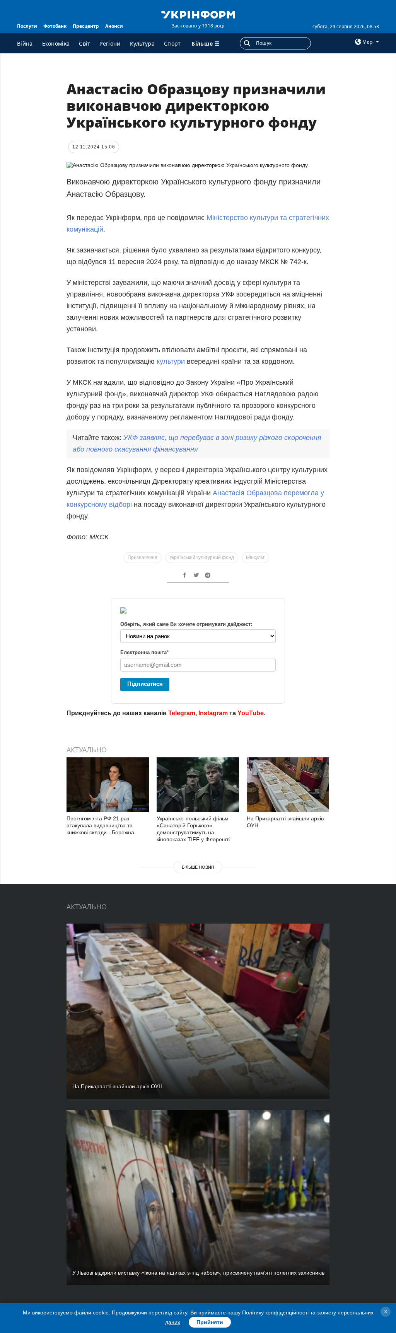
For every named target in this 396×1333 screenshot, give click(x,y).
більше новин (198, 867)
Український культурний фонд (201, 557)
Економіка (56, 43)
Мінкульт (255, 557)
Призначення (142, 557)
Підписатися (145, 683)
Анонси (114, 26)
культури (172, 361)
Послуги (27, 26)
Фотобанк (55, 26)
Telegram (181, 713)
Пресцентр (86, 26)
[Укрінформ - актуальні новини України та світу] (197, 14)
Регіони (109, 43)
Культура (142, 43)
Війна (25, 43)
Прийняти (209, 1322)
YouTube (250, 713)
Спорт (172, 43)
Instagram (213, 713)
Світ (84, 43)
